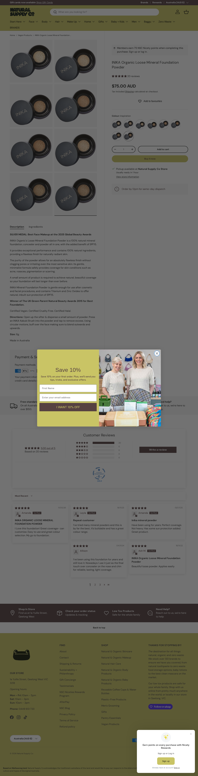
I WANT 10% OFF (68, 407)
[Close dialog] (157, 353)
